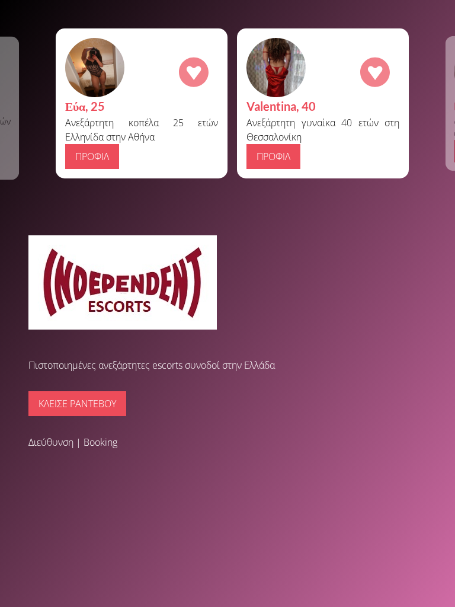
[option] (232, 103)
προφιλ (92, 156)
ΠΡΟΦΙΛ (273, 156)
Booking (100, 442)
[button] (18, 103)
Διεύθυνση (50, 442)
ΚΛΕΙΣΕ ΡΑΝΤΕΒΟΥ (77, 403)
